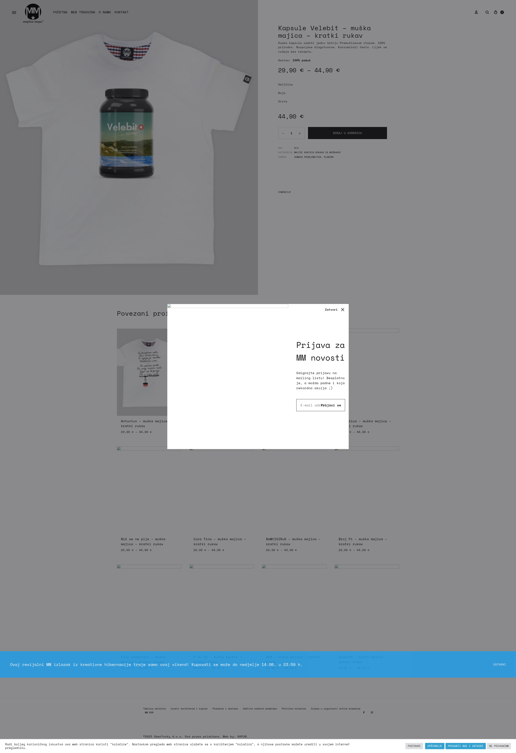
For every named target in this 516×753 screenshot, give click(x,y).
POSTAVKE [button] (414, 746)
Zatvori (499, 664)
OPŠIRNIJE (435, 746)
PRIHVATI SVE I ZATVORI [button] (465, 746)
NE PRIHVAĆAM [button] (499, 746)
